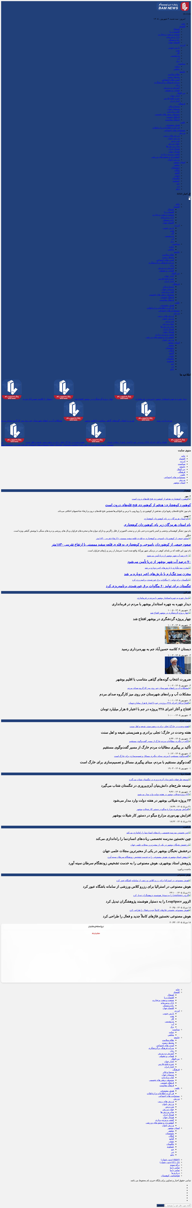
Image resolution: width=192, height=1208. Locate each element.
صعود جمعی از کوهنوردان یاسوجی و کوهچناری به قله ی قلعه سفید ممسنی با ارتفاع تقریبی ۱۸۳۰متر (121, 544)
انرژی (182, 45)
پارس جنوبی (174, 48)
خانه (183, 24)
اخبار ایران (175, 101)
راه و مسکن (174, 40)
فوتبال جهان (174, 151)
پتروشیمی (175, 56)
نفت (178, 50)
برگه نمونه (175, 1165)
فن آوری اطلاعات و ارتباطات (166, 127)
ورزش (182, 133)
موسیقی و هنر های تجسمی (167, 114)
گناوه (177, 173)
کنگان (177, 170)
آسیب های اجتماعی (171, 80)
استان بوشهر (179, 162)
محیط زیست (174, 77)
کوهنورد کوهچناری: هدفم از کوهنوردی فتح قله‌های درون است (148, 505)
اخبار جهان (175, 95)
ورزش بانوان (174, 138)
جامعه (182, 72)
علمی (182, 122)
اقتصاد (182, 26)
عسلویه (176, 181)
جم (178, 183)
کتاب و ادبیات (173, 111)
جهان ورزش (174, 143)
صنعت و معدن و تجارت (169, 34)
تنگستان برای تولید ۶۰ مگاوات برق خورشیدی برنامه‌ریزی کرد (148, 586)
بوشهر (177, 165)
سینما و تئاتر (174, 106)
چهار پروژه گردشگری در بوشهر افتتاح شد (94, 399)
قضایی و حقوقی (172, 90)
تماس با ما (175, 1167)
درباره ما (175, 1173)
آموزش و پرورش (172, 87)
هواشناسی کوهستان (170, 1175)
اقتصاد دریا (175, 32)
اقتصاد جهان (174, 42)
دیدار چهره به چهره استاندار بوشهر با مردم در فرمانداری (161, 399)
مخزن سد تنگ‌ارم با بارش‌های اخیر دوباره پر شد (157, 574)
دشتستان (175, 167)
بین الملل (181, 93)
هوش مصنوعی (173, 125)
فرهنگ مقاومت (172, 119)
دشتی (177, 175)
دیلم (178, 189)
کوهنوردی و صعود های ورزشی (165, 157)
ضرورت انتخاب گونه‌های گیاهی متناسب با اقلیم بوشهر (109, 420)
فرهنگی (181, 103)
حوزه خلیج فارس (172, 98)
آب (178, 58)
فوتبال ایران (174, 149)
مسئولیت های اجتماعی (174, 130)
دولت (177, 66)
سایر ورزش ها (173, 146)
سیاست (181, 64)
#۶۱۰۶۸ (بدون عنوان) (170, 1162)
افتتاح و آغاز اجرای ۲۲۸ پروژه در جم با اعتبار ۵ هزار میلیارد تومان (137, 442)
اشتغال (176, 29)
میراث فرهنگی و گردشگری (167, 82)
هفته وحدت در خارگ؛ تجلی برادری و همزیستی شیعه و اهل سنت (54, 442)
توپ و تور (175, 141)
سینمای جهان (173, 109)
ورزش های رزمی (171, 135)
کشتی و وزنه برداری (170, 154)
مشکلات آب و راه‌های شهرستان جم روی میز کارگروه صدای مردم (31, 420)
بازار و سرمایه (173, 37)
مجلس (176, 69)
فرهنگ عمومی (173, 117)
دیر (178, 186)
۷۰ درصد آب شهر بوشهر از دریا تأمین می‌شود (159, 562)
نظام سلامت (174, 74)
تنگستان (176, 178)
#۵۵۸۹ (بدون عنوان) (170, 1159)
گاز (178, 53)
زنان (178, 85)
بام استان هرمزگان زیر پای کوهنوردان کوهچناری (157, 525)
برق (178, 61)
